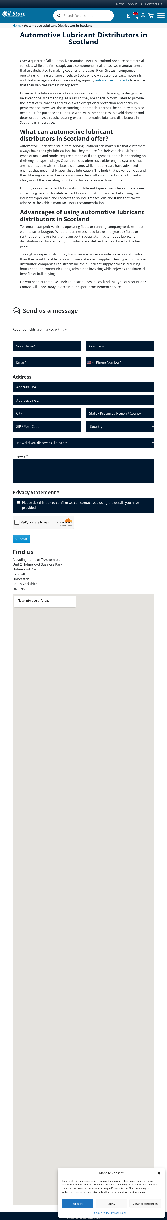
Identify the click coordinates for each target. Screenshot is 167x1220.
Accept (78, 1204)
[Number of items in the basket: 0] (151, 16)
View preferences (145, 1204)
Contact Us (153, 4)
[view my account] (143, 15)
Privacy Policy (118, 1213)
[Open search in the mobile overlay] (83, 15)
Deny (111, 1204)
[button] (159, 1173)
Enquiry (20, 456)
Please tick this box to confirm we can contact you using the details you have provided (80, 505)
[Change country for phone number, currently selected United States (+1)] (90, 362)
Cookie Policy (101, 1213)
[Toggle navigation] (161, 15)
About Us (135, 4)
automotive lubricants (112, 80)
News (120, 4)
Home (17, 25)
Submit (21, 539)
